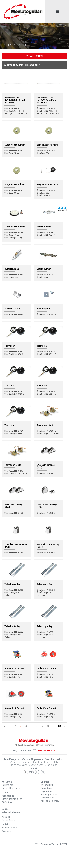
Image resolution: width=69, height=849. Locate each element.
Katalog (6, 816)
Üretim (5, 792)
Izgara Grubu (47, 791)
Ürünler (45, 781)
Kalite (5, 809)
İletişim (6, 824)
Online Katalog (9, 820)
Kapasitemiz (8, 796)
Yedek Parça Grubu (50, 801)
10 (59, 726)
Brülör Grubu (47, 785)
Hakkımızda (7, 785)
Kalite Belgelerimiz (11, 812)
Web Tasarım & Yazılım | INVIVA (51, 844)
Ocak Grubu (46, 788)
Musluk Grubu (47, 798)
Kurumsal (7, 781)
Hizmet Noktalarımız (12, 788)
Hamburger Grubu (49, 794)
